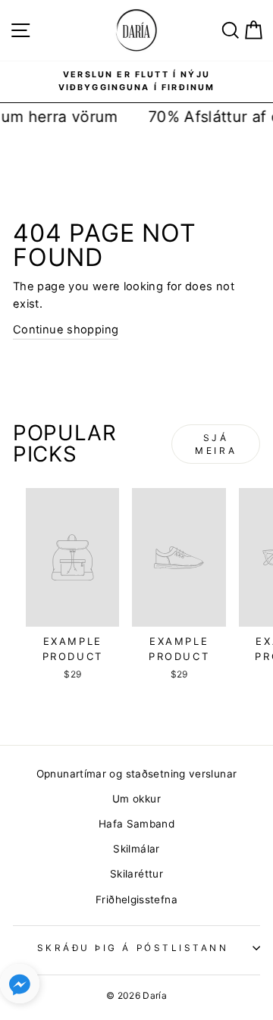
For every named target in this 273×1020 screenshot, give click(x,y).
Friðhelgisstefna (136, 899)
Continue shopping (65, 329)
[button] (19, 987)
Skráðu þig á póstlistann (133, 948)
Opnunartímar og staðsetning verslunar (136, 774)
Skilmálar (136, 849)
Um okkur (136, 799)
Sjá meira (216, 444)
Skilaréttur (136, 874)
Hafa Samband (136, 824)
